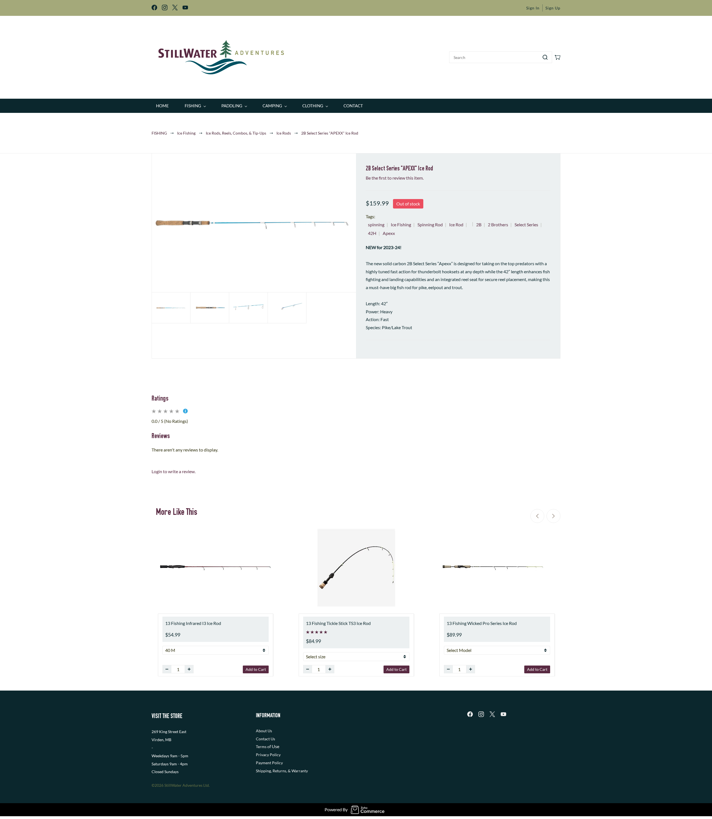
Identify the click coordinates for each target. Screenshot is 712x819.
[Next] (553, 516)
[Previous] (537, 516)
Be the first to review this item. (395, 177)
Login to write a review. (174, 471)
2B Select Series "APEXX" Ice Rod (329, 133)
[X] (492, 714)
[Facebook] (470, 714)
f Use (274, 746)
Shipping (263, 770)
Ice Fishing (186, 133)
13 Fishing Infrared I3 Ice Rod (193, 623)
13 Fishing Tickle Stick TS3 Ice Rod (338, 623)
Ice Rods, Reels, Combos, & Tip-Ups (236, 133)
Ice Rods (283, 133)
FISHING (159, 133)
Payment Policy (269, 762)
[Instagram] (481, 714)
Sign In (533, 8)
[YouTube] (503, 714)
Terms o (263, 746)
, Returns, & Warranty (289, 770)
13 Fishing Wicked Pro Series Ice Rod (482, 623)
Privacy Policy (268, 754)
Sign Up (552, 8)
